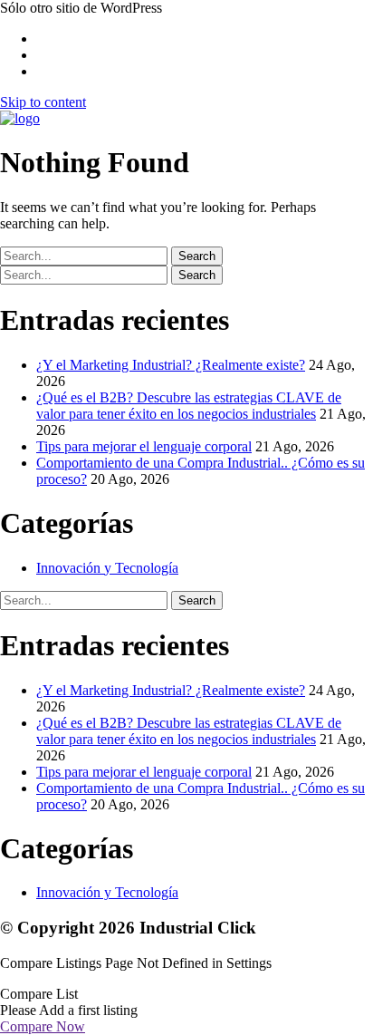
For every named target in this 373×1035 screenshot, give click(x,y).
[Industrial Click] (20, 118)
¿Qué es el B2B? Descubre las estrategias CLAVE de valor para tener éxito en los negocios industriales (188, 405)
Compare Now (42, 1026)
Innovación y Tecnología (107, 568)
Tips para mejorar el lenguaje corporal (144, 446)
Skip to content (43, 102)
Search (196, 256)
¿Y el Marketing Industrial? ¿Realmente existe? (170, 364)
